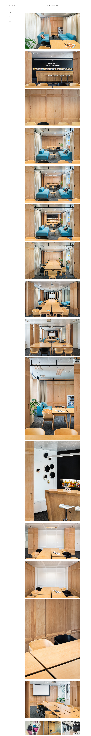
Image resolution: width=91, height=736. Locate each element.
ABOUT (10, 21)
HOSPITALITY (10, 17)
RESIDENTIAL (10, 15)
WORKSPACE (10, 13)
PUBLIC (10, 16)
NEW (10, 12)
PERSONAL (10, 19)
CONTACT (10, 23)
